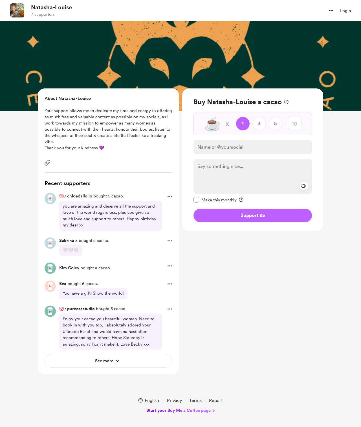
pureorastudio (81, 308)
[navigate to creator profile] (17, 10)
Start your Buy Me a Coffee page (178, 410)
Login (345, 10)
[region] (252, 159)
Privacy (174, 400)
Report (216, 400)
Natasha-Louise (51, 7)
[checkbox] (215, 199)
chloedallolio (79, 196)
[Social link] (47, 163)
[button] (331, 10)
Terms (195, 400)
